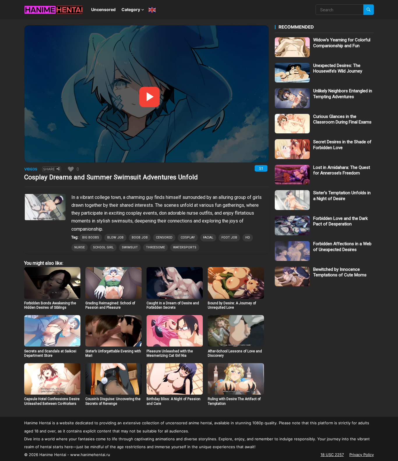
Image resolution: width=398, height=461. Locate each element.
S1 (261, 168)
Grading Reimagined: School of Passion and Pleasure (110, 305)
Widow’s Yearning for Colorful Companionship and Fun (341, 42)
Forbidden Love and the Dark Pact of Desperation (340, 221)
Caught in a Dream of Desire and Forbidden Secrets (173, 305)
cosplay (188, 237)
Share (49, 169)
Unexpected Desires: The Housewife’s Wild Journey (337, 68)
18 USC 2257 (332, 454)
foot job (229, 237)
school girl (103, 247)
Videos (30, 169)
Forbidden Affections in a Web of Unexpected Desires (342, 246)
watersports (184, 247)
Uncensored (103, 9)
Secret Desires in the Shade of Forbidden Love (342, 144)
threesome (155, 247)
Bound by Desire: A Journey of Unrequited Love (232, 305)
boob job (140, 237)
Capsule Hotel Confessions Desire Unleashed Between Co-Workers (52, 401)
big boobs (90, 237)
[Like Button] (70, 169)
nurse (79, 247)
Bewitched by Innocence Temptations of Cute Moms (340, 272)
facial (208, 237)
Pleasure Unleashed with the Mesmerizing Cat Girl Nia (170, 353)
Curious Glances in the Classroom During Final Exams (342, 119)
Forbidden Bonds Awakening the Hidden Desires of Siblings (50, 305)
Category (130, 9)
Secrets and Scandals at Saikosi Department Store (50, 353)
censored (164, 237)
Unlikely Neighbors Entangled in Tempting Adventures (342, 93)
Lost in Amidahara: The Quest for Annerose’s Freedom (341, 170)
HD (247, 237)
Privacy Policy (361, 454)
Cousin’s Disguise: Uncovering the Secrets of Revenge (112, 401)
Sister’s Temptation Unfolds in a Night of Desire (342, 195)
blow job (115, 237)
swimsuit (130, 247)
